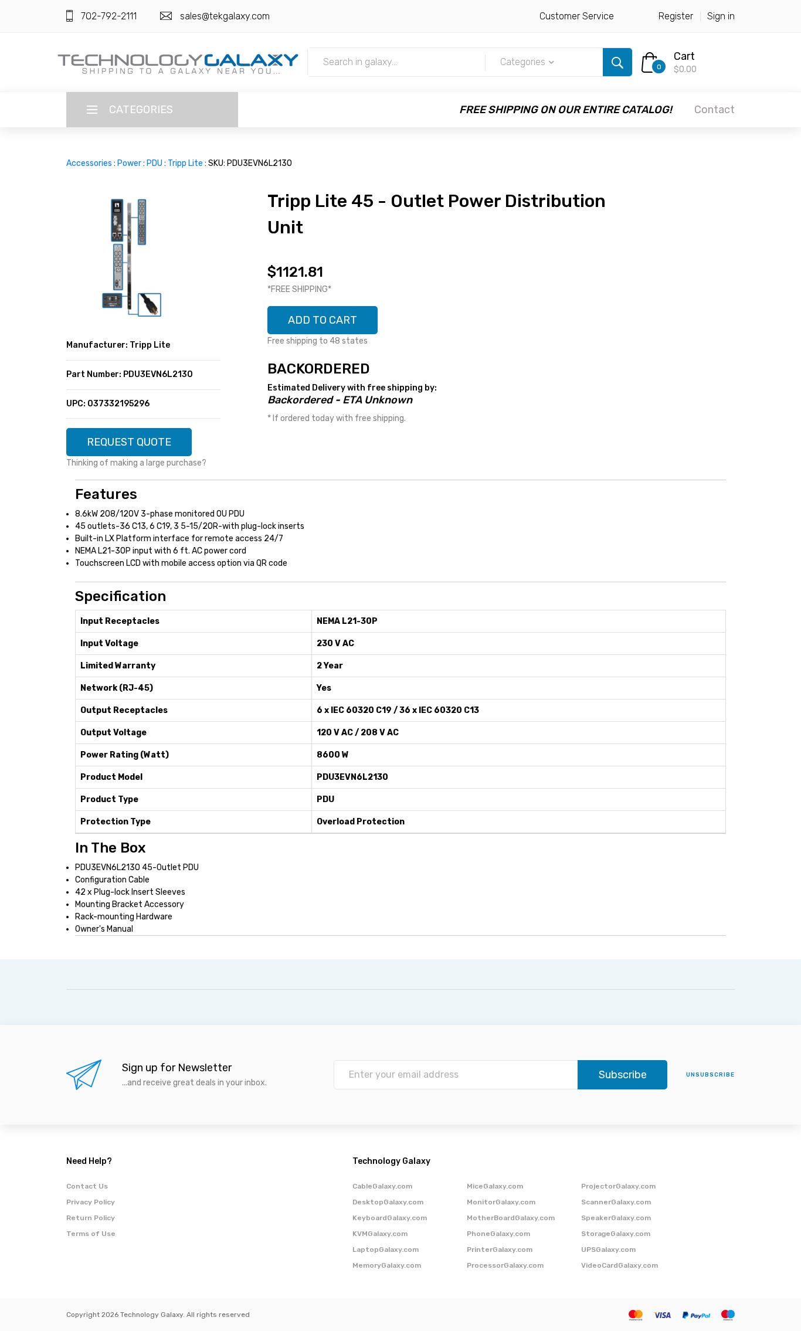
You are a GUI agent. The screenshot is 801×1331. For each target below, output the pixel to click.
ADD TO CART (322, 320)
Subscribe (623, 1074)
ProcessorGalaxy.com (505, 1265)
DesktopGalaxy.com (387, 1202)
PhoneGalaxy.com (498, 1234)
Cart (684, 56)
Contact (714, 109)
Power (129, 163)
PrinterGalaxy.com (499, 1249)
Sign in (721, 16)
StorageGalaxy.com (615, 1234)
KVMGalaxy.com (380, 1234)
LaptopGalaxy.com (385, 1249)
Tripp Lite (185, 163)
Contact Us (87, 1186)
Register (676, 16)
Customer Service (576, 16)
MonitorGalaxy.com (501, 1202)
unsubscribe (710, 1074)
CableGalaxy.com (382, 1186)
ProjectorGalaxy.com (618, 1186)
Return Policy (90, 1218)
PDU (154, 163)
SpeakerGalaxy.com (616, 1218)
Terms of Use (91, 1234)
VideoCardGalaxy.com (619, 1265)
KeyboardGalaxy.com (389, 1218)
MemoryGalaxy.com (386, 1265)
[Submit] (617, 62)
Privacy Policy (90, 1202)
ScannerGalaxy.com (616, 1202)
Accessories (89, 163)
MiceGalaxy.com (495, 1186)
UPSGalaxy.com (608, 1249)
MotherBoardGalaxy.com (511, 1218)
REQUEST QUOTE (129, 442)
